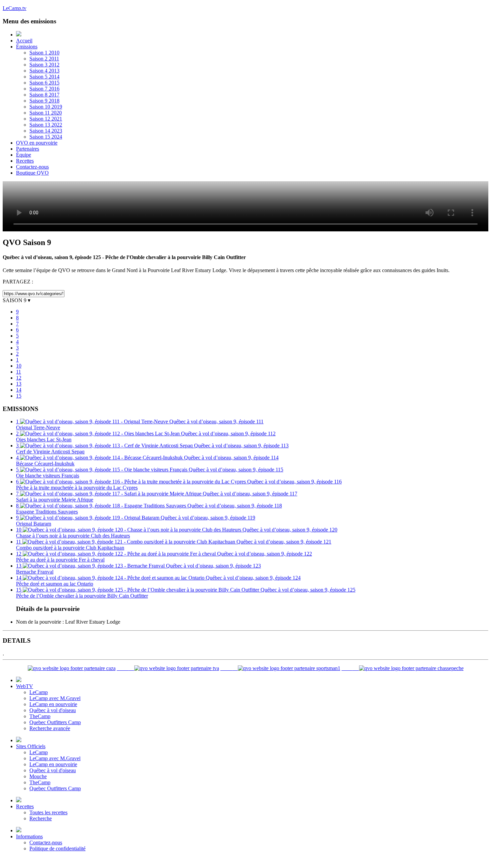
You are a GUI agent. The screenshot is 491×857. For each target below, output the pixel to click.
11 (18, 372)
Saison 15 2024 (45, 137)
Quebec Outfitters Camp (55, 722)
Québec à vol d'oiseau (52, 710)
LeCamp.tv (14, 8)
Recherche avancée (49, 728)
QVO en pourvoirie (36, 143)
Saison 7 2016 (44, 88)
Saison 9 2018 (44, 100)
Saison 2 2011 (44, 58)
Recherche (40, 818)
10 (18, 366)
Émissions (26, 46)
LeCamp (38, 692)
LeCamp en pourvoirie (53, 704)
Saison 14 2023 (45, 131)
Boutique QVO (32, 173)
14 (18, 390)
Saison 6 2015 (44, 82)
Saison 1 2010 (44, 52)
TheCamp (39, 716)
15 (18, 396)
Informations (29, 836)
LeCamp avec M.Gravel (54, 698)
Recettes (25, 161)
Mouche (38, 776)
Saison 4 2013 (44, 70)
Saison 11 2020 (45, 113)
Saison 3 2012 (44, 64)
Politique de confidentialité (57, 848)
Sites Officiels (30, 746)
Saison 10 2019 (45, 107)
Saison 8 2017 (44, 94)
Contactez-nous (32, 167)
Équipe (23, 155)
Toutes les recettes (48, 812)
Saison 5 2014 (44, 76)
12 (18, 378)
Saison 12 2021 (45, 119)
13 (18, 384)
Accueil (24, 40)
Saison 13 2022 (45, 125)
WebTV (24, 686)
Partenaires (27, 149)
